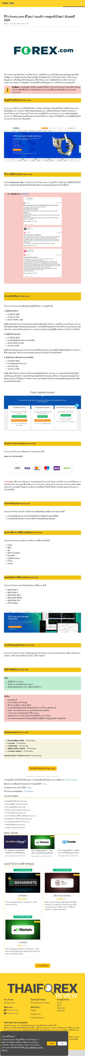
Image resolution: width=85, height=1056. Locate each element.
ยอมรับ (51, 1043)
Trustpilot (25, 194)
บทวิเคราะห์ (9, 1003)
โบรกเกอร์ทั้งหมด (42, 965)
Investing (61, 1011)
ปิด (62, 1043)
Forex (59, 1003)
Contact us (36, 1014)
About (33, 1010)
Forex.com (8, 108)
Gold (59, 1005)
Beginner (61, 1008)
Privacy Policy (37, 1018)
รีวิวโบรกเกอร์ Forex (40, 1003)
